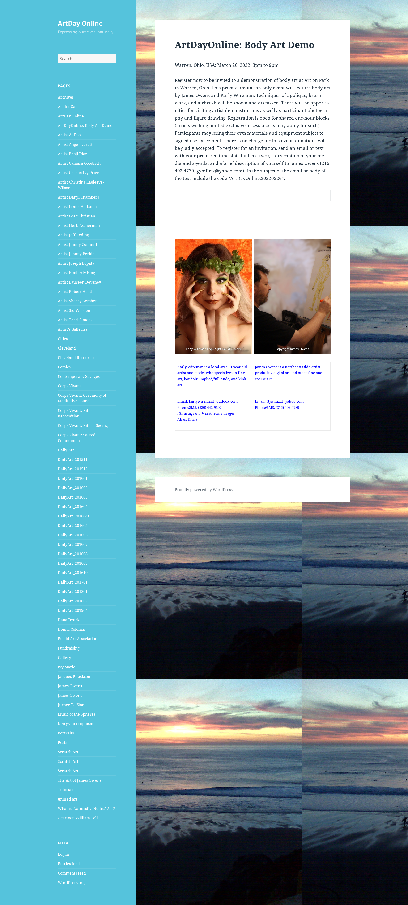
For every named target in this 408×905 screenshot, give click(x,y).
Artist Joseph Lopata (76, 263)
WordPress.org (71, 882)
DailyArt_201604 (73, 506)
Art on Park (316, 80)
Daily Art (66, 450)
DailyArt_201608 (73, 553)
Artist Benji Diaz (72, 153)
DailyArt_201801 (73, 591)
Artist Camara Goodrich (79, 163)
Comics (64, 367)
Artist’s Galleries (72, 329)
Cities (63, 338)
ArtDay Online (80, 23)
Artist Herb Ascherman (79, 225)
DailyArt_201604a (74, 516)
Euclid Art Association (77, 638)
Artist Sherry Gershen (78, 301)
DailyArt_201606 (73, 535)
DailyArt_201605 (73, 525)
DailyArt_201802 (73, 601)
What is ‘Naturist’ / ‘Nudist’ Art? (86, 808)
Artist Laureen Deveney (79, 282)
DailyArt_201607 (73, 544)
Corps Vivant (69, 385)
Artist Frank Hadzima (77, 206)
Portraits (66, 733)
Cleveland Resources (76, 357)
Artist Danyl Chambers (78, 197)
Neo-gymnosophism (75, 723)
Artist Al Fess (69, 135)
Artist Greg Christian (76, 216)
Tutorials (66, 789)
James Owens (70, 685)
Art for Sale (68, 106)
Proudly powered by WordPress (204, 489)
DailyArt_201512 (73, 468)
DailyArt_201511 (73, 459)
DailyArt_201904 (73, 610)
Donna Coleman (72, 629)
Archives (66, 97)
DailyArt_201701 (73, 582)
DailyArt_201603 (73, 497)
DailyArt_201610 (73, 572)
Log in (63, 854)
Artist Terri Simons (75, 319)
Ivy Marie (66, 667)
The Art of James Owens (79, 780)
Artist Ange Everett (75, 144)
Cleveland (67, 348)
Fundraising (69, 648)
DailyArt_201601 (73, 478)
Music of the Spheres (76, 714)
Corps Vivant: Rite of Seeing (83, 425)
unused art (67, 799)
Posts (62, 742)
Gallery (64, 657)
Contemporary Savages (79, 376)
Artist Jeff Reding (73, 235)
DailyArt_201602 (73, 487)
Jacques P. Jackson (74, 676)
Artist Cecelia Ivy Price (78, 172)
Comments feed (72, 873)
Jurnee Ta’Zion (71, 704)
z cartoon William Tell (78, 818)
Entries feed (69, 863)
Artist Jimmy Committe (78, 244)
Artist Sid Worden (74, 310)
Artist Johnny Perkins (77, 253)
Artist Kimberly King (76, 272)
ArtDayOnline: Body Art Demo (85, 125)
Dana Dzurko (69, 619)
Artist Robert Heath (76, 291)
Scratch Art (68, 752)
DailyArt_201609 (73, 563)
